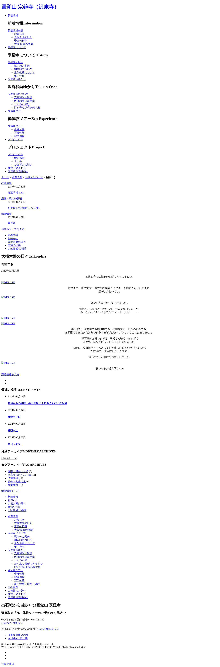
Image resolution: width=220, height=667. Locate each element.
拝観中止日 (14, 417)
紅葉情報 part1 (16, 192)
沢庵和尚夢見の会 (18, 171)
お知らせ (13, 238)
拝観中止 (13, 430)
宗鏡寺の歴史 (15, 62)
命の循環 (13, 587)
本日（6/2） (14, 444)
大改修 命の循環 (17, 248)
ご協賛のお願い (17, 590)
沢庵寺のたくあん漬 (19, 474)
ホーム (5, 177)
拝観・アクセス (17, 168)
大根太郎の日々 (34, 177)
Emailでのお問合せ (12, 623)
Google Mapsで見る (48, 629)
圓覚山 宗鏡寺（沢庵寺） (30, 7)
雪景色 (11, 223)
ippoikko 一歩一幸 (18, 638)
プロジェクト (15, 139)
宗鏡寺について (17, 47)
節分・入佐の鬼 (17, 481)
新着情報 (13, 15)
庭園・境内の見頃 (11, 198)
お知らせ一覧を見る (12, 229)
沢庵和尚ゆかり (17, 79)
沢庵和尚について (18, 94)
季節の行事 (14, 245)
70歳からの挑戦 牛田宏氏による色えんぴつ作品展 (37, 403)
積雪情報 (6, 213)
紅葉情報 (6, 183)
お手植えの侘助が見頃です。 (24, 208)
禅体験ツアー (15, 111)
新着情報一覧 (15, 30)
